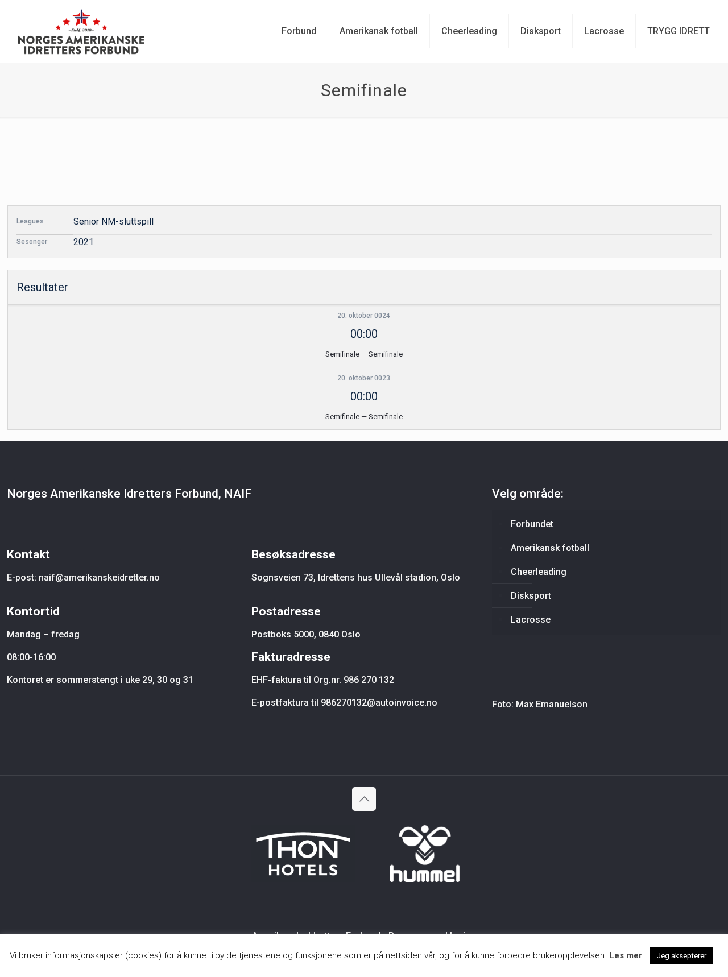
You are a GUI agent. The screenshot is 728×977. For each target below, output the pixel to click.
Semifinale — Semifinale (364, 354)
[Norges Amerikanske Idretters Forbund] (81, 31)
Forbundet (532, 524)
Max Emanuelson (552, 704)
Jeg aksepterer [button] (681, 955)
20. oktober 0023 (363, 378)
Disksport (531, 595)
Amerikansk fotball (550, 548)
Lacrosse (531, 619)
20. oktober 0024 (363, 316)
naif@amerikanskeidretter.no (99, 577)
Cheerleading (538, 571)
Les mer (625, 955)
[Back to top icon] (364, 799)
